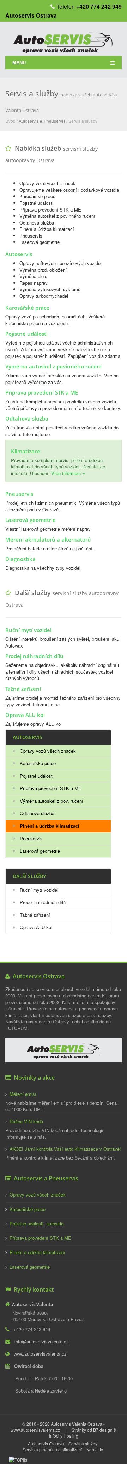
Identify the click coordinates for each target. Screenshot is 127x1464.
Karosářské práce (38, 763)
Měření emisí (23, 1094)
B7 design (103, 1430)
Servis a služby (82, 1443)
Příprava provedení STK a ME (50, 788)
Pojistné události (37, 775)
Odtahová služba (37, 813)
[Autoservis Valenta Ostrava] (63, 40)
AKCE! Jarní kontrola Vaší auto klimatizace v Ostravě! (65, 1149)
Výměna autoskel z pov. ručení (51, 800)
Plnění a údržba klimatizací (37, 1252)
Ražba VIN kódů (26, 1121)
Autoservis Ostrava (46, 1443)
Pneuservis (31, 838)
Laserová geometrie (40, 850)
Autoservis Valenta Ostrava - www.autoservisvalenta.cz (58, 1427)
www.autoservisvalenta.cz (40, 1353)
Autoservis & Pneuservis (42, 121)
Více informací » (68, 473)
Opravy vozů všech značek (48, 750)
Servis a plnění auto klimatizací (52, 1449)
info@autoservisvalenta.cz (41, 1341)
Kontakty (94, 1449)
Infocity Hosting (63, 1436)
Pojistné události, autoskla (37, 1223)
